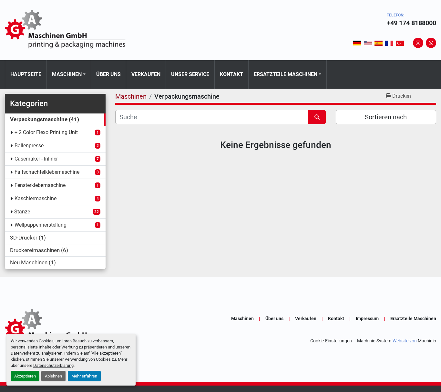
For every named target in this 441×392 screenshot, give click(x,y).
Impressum (367, 318)
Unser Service (190, 74)
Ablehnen (53, 376)
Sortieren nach (386, 117)
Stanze (22, 212)
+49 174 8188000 (411, 23)
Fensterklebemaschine (40, 185)
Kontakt (231, 74)
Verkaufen (145, 74)
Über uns (108, 74)
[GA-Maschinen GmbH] (69, 329)
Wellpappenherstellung (41, 225)
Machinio (427, 340)
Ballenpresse (29, 145)
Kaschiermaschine (35, 198)
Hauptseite (25, 74)
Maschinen (67, 74)
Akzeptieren (25, 376)
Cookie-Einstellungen (331, 340)
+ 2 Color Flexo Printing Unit (46, 132)
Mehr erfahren (84, 376)
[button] (69, 74)
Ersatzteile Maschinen (285, 74)
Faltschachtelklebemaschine (47, 172)
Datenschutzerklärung (53, 365)
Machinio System (374, 340)
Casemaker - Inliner (36, 159)
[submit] (317, 117)
